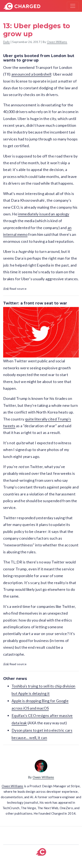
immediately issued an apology (43, 214)
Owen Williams (57, 42)
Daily (6, 42)
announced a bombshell (31, 74)
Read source (14, 288)
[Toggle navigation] (73, 6)
